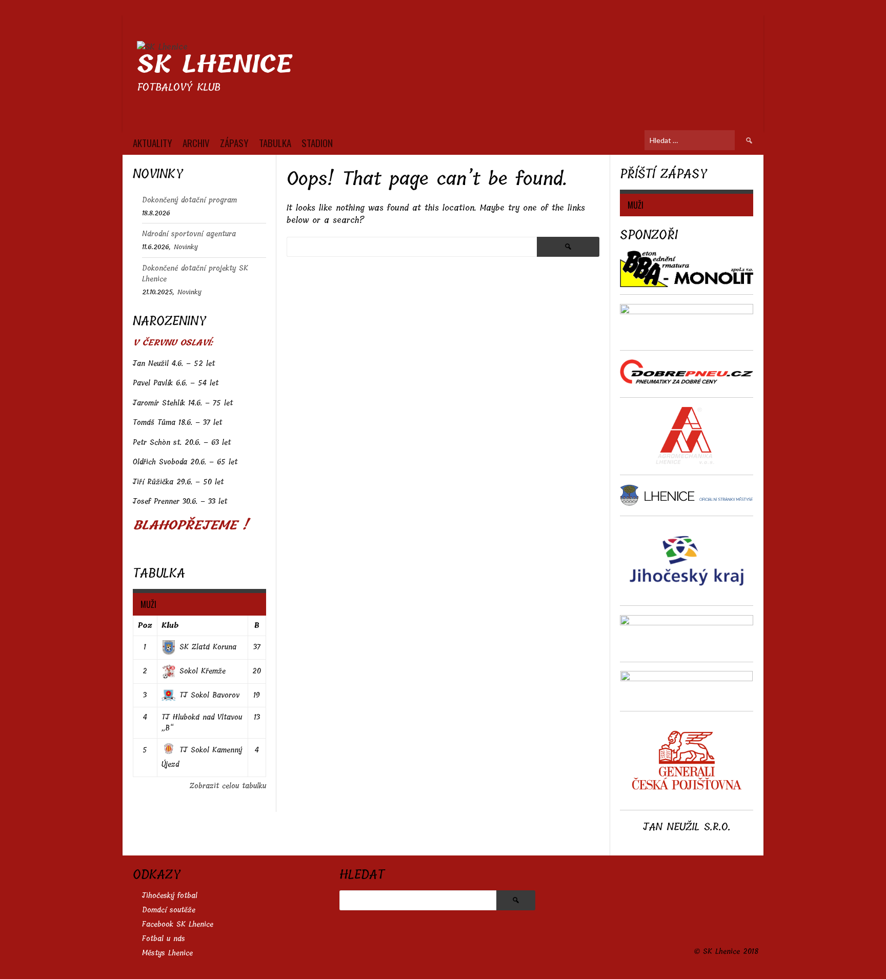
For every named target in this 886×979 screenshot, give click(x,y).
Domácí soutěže (168, 910)
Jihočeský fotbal (169, 896)
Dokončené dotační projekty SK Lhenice (195, 273)
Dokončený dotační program (189, 200)
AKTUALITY (152, 142)
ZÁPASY (234, 142)
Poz (145, 625)
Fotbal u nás (163, 939)
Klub (170, 625)
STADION (317, 142)
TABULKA (275, 142)
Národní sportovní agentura (189, 234)
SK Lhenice (214, 64)
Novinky (186, 246)
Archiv (196, 142)
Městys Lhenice (167, 953)
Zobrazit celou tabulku (228, 786)
